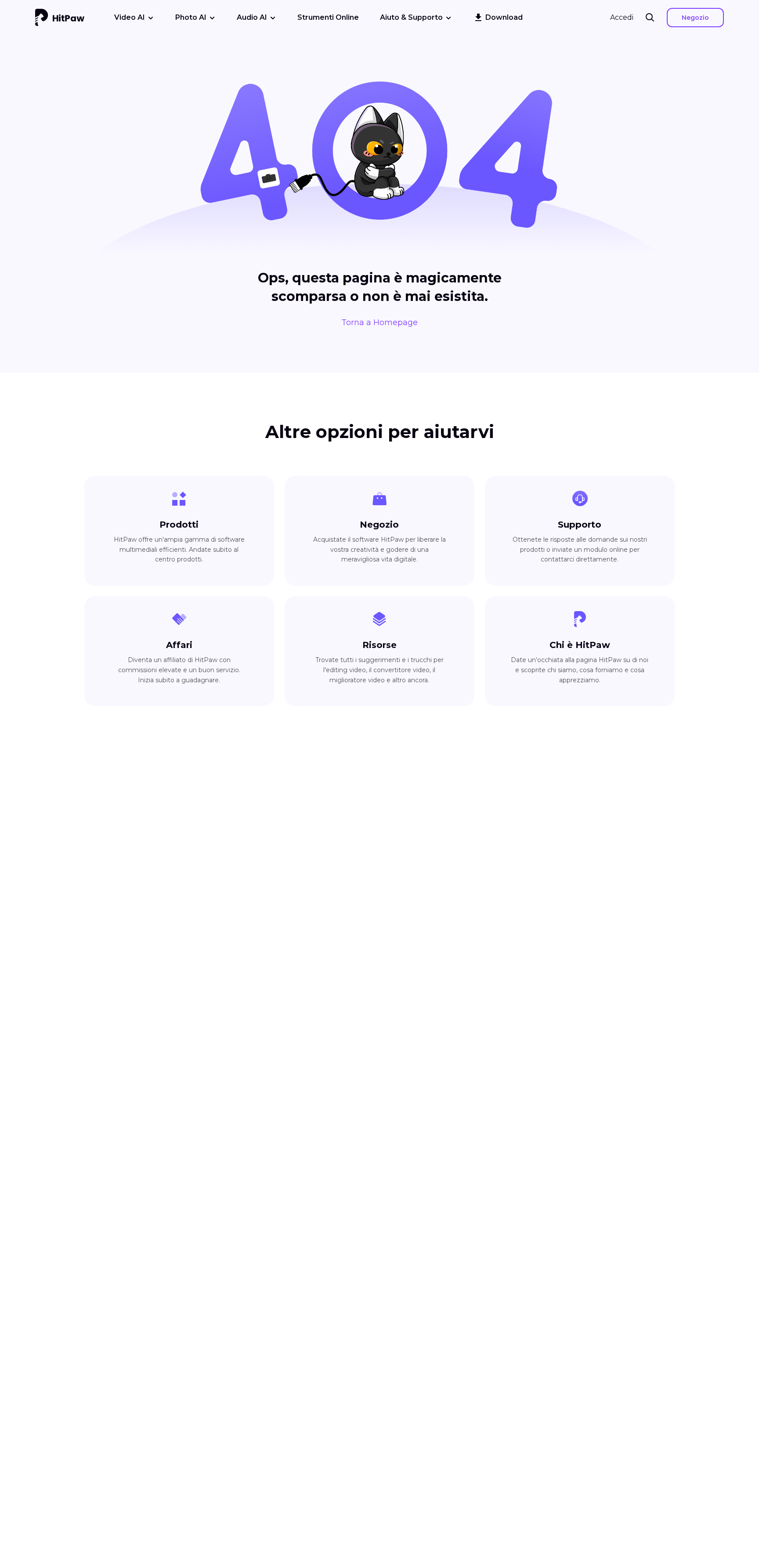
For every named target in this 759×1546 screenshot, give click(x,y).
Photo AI (190, 17)
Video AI (129, 17)
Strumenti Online (328, 17)
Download (504, 17)
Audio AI (252, 17)
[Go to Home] (59, 18)
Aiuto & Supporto (411, 17)
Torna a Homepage (379, 322)
